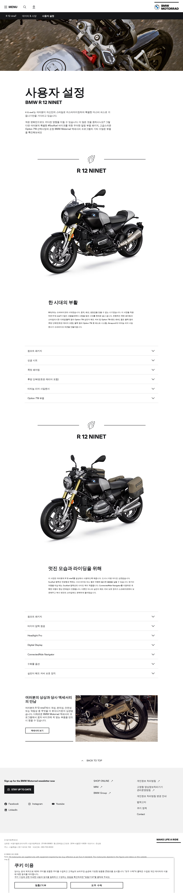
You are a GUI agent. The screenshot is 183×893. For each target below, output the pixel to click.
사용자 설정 (48, 15)
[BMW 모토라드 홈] (166, 7)
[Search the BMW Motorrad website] (24, 6)
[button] (10, 7)
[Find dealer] (34, 6)
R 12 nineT (11, 15)
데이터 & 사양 (29, 15)
